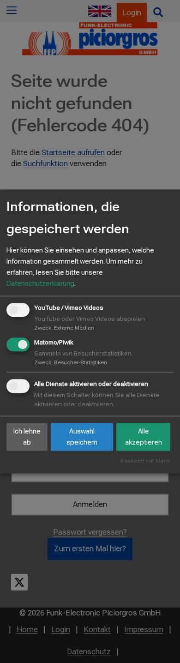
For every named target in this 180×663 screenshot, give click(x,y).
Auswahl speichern (81, 437)
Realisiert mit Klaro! (145, 461)
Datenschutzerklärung (40, 283)
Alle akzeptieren (143, 437)
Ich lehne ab (27, 437)
